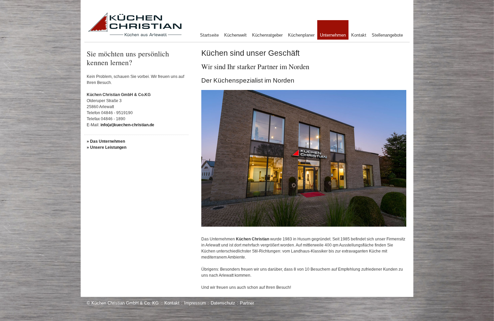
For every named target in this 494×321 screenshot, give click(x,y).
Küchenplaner (301, 35)
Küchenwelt (235, 35)
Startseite (209, 35)
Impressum (195, 303)
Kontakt (358, 35)
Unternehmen (333, 35)
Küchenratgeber (267, 35)
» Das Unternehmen (106, 141)
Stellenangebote (387, 35)
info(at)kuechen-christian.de (127, 125)
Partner (247, 303)
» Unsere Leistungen (106, 147)
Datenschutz (223, 303)
